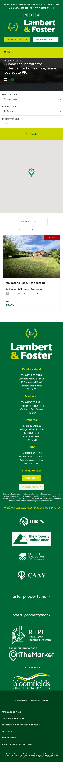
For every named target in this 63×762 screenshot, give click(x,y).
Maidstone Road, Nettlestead (25, 283)
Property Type (9, 106)
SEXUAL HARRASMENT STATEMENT (17, 744)
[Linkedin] (25, 15)
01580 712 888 (33, 426)
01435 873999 (25, 8)
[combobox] (31, 99)
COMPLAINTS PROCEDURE (12, 718)
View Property (31, 269)
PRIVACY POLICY (8, 731)
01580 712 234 (36, 429)
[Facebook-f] (31, 15)
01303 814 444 (48, 8)
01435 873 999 (33, 402)
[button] (34, 176)
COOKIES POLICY (8, 738)
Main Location (9, 94)
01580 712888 (52, 4)
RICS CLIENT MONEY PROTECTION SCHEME (20, 725)
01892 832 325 (33, 375)
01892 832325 (26, 4)
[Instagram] (37, 15)
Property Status (10, 119)
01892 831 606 (36, 378)
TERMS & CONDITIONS (11, 712)
